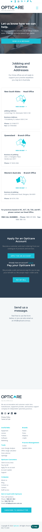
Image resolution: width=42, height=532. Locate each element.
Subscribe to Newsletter (16, 510)
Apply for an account (21, 256)
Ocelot (24, 446)
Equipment (4, 431)
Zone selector (5, 453)
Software (4, 438)
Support (3, 472)
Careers (3, 487)
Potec (24, 433)
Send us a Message (20, 41)
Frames (3, 436)
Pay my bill (21, 280)
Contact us (4, 485)
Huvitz (24, 431)
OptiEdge (4, 456)
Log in (30, 263)
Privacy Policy (5, 417)
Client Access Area (7, 463)
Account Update (6, 470)
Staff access (5, 490)
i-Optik (24, 438)
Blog (2, 483)
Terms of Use (5, 419)
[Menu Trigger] (37, 8)
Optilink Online (27, 448)
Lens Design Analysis (8, 448)
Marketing (4, 440)
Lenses (3, 433)
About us (4, 480)
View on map (20, 107)
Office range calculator (8, 451)
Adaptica (25, 436)
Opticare (16, 526)
